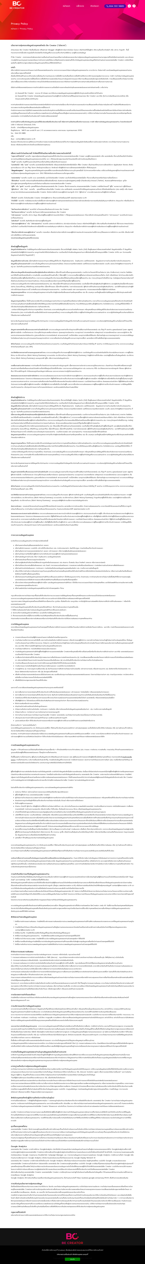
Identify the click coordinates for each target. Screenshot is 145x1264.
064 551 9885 (116, 6)
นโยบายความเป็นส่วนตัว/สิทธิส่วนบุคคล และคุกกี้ (72, 1254)
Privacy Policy (19, 23)
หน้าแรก (14, 28)
